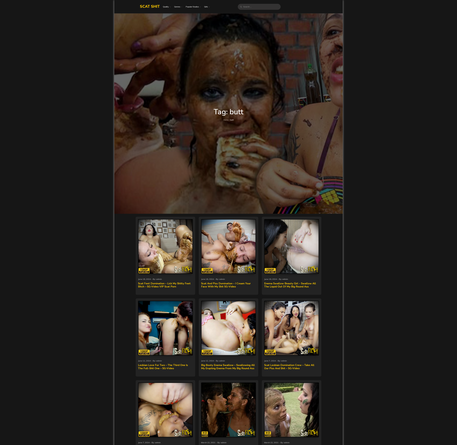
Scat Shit (150, 6)
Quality (166, 6)
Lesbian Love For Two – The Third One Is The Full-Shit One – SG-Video (163, 366)
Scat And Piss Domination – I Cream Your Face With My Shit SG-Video (226, 285)
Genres (177, 6)
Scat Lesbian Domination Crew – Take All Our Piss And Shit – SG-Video (289, 366)
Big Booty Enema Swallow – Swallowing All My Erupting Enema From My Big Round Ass (228, 366)
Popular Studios (192, 6)
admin (159, 279)
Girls (206, 6)
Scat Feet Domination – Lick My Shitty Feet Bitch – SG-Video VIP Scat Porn (164, 285)
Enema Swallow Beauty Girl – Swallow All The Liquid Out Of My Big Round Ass (290, 285)
